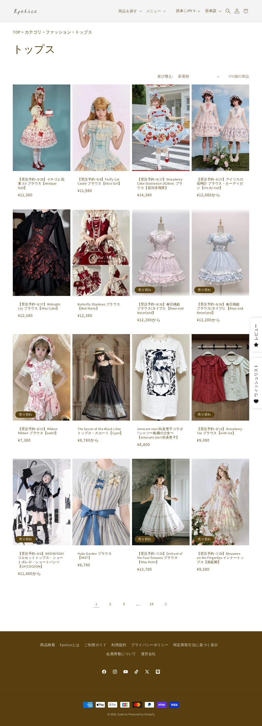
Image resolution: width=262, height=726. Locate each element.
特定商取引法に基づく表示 (195, 645)
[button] (227, 11)
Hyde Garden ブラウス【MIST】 (95, 555)
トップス (83, 32)
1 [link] (96, 604)
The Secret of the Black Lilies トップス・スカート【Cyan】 (100, 431)
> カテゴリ (31, 32)
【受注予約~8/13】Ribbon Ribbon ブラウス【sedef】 (38, 431)
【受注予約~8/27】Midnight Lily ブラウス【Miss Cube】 (39, 306)
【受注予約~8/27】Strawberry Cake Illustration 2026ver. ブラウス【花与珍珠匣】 (160, 183)
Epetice (123, 714)
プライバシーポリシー (149, 645)
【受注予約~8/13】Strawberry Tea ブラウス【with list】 (219, 431)
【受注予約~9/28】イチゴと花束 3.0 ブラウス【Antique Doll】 (41, 183)
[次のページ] (165, 604)
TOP (17, 32)
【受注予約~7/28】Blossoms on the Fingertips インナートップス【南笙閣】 (220, 557)
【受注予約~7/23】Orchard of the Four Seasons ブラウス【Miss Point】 (160, 557)
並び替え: (165, 76)
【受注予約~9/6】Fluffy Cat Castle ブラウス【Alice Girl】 (100, 181)
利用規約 (118, 645)
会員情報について (121, 654)
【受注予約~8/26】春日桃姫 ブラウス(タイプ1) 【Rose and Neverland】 (220, 308)
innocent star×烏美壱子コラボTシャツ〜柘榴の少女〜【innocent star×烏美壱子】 (160, 433)
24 (152, 604)
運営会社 (148, 654)
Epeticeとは (69, 645)
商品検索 (47, 645)
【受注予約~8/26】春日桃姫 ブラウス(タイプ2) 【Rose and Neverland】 (160, 308)
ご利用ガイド (95, 645)
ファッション (58, 32)
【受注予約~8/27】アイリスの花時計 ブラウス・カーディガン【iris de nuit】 (220, 183)
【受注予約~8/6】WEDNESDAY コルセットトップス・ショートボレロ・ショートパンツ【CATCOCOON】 (41, 560)
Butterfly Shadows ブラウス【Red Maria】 (99, 306)
